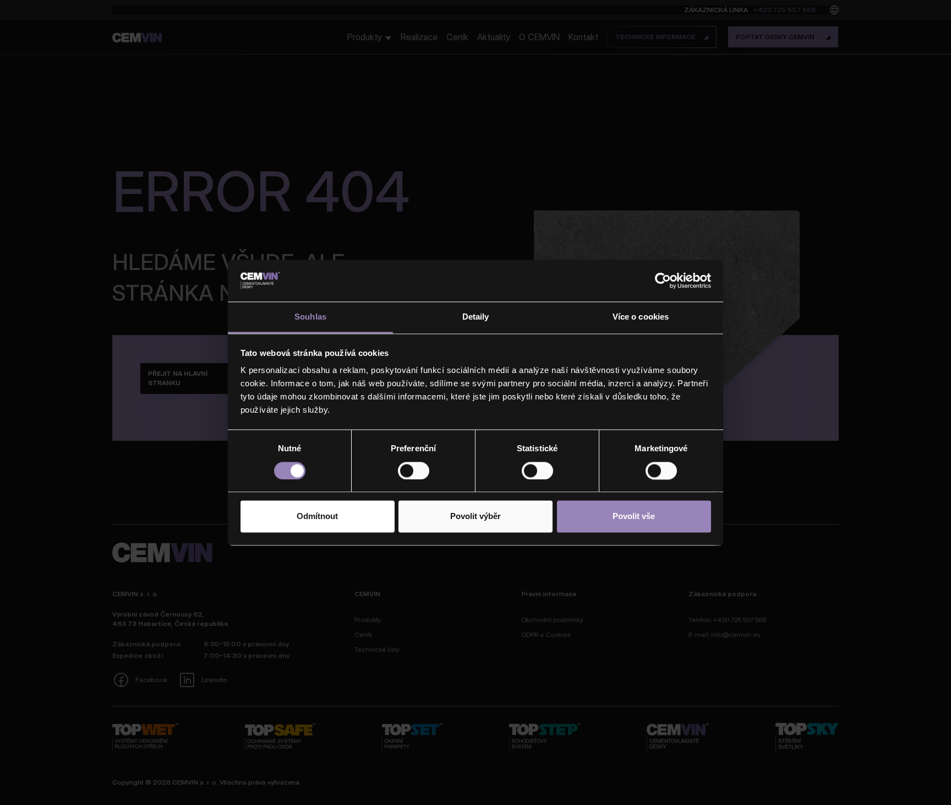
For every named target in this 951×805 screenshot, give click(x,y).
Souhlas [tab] (310, 317)
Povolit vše (634, 516)
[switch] (413, 470)
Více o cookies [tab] (641, 317)
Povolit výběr (475, 516)
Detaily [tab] (475, 317)
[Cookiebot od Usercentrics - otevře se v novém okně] (663, 280)
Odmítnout (317, 516)
